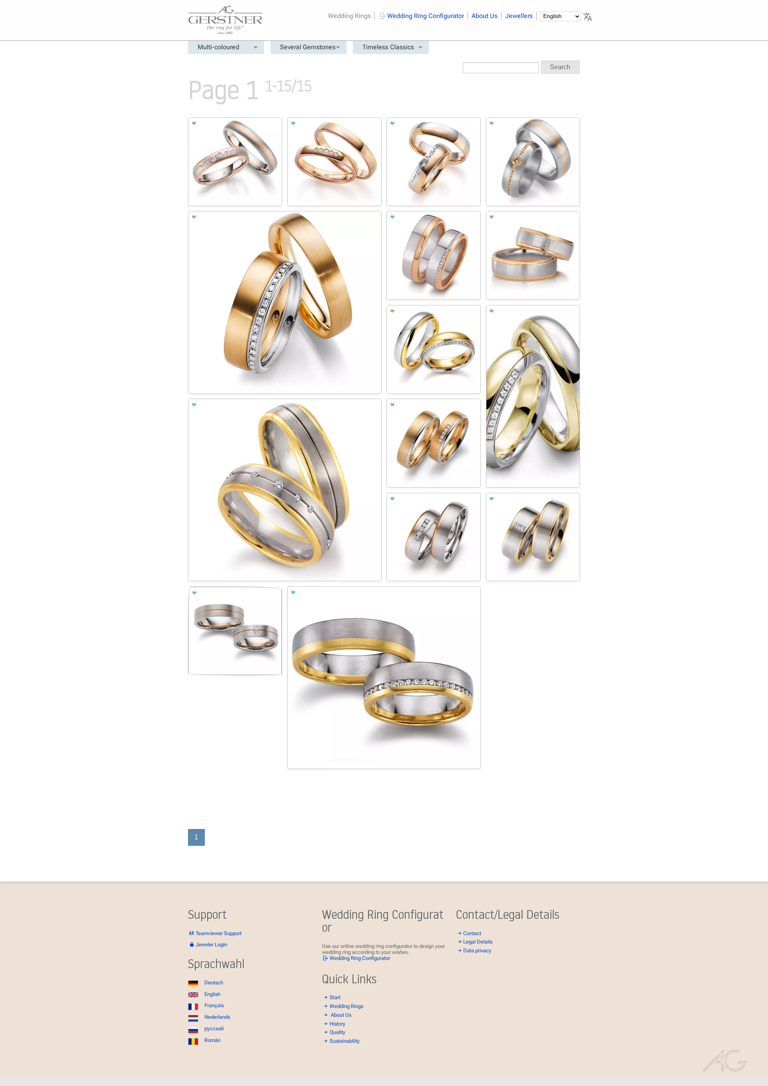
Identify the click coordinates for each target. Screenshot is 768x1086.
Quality (337, 1032)
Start (335, 997)
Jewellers (519, 16)
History (337, 1024)
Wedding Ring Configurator (425, 16)
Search (560, 67)
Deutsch (213, 983)
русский (214, 1029)
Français (214, 1005)
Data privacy (477, 950)
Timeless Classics (388, 47)
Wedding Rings (349, 16)
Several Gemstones (308, 47)
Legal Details (477, 942)
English (212, 994)
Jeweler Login (211, 944)
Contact (472, 933)
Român (212, 1040)
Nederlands (217, 1017)
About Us (485, 16)
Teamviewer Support (219, 933)
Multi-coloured (218, 47)
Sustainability (345, 1041)
